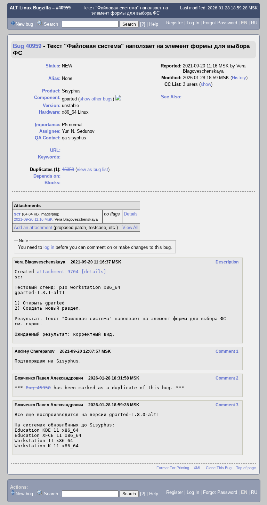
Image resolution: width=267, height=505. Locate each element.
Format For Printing (172, 468)
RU (254, 22)
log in (48, 247)
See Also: (171, 96)
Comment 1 (227, 351)
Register (174, 22)
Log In (193, 22)
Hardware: (49, 112)
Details (131, 214)
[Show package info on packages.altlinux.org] (118, 98)
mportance (47, 124)
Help (153, 24)
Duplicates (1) (44, 169)
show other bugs (96, 98)
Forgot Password (220, 22)
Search (51, 24)
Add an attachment (33, 227)
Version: (51, 105)
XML (197, 468)
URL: (55, 150)
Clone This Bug (219, 468)
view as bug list (92, 169)
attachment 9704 (58, 271)
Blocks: (52, 182)
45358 (68, 169)
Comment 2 (227, 378)
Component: (47, 97)
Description (227, 262)
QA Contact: (47, 137)
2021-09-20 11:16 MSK (33, 219)
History (239, 77)
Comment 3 (227, 404)
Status (52, 65)
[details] (93, 271)
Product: (51, 90)
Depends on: (46, 176)
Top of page (246, 468)
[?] (142, 24)
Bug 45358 (38, 387)
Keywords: (49, 157)
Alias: (54, 78)
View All (130, 227)
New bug (24, 24)
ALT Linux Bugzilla (30, 7)
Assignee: (49, 131)
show (206, 84)
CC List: (172, 84)
